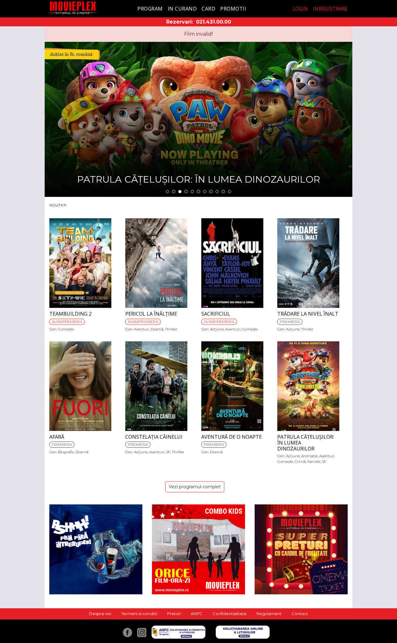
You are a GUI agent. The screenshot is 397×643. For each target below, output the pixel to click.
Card (208, 8)
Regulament (269, 613)
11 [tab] (229, 191)
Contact (300, 613)
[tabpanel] (198, 119)
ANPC (197, 613)
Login (300, 8)
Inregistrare (330, 8)
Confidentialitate (229, 613)
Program (150, 8)
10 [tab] (223, 191)
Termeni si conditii (139, 613)
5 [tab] (192, 191)
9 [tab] (217, 191)
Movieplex (73, 7)
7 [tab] (204, 191)
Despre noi (100, 613)
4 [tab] (186, 191)
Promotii (233, 8)
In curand (182, 8)
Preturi (174, 613)
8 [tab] (210, 191)
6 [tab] (198, 191)
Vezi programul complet (195, 487)
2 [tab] (173, 191)
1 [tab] (167, 191)
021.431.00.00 (213, 22)
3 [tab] (179, 191)
